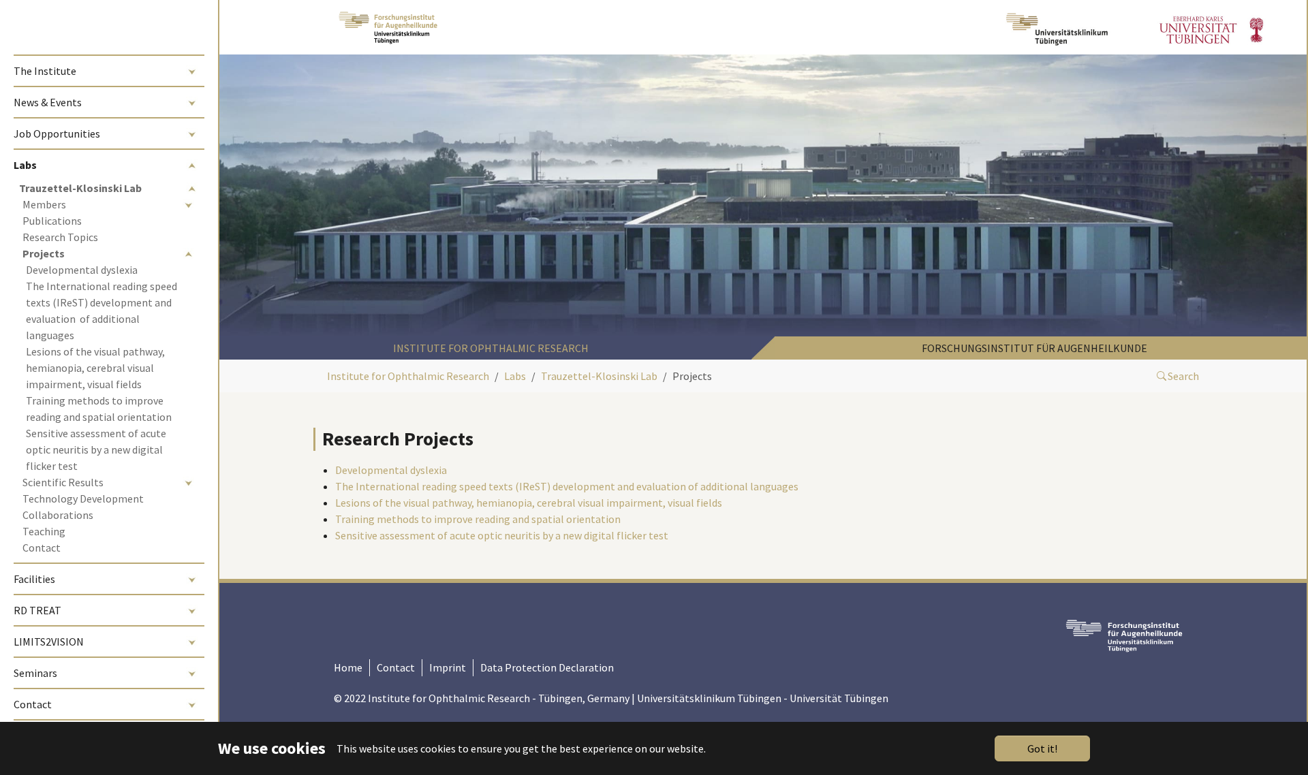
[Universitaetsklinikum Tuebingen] (1058, 27)
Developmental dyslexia (391, 470)
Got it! (1042, 748)
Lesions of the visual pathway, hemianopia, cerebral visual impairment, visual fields (528, 502)
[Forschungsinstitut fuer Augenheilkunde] (388, 27)
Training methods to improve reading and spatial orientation (478, 519)
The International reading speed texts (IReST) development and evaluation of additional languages (566, 486)
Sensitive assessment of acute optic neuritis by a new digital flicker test (501, 535)
